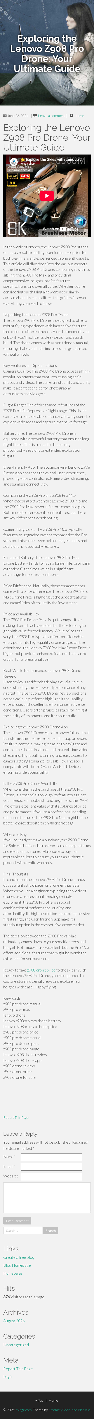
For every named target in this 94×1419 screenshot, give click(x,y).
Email (9, 1166)
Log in (8, 1376)
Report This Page (16, 1117)
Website (10, 1175)
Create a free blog (18, 1257)
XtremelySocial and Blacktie (69, 1410)
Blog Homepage (17, 1265)
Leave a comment (51, 115)
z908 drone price (41, 970)
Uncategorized (16, 1344)
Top (40, 1400)
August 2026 (14, 1320)
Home (79, 115)
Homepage (12, 1273)
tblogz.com (24, 1410)
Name (9, 1156)
